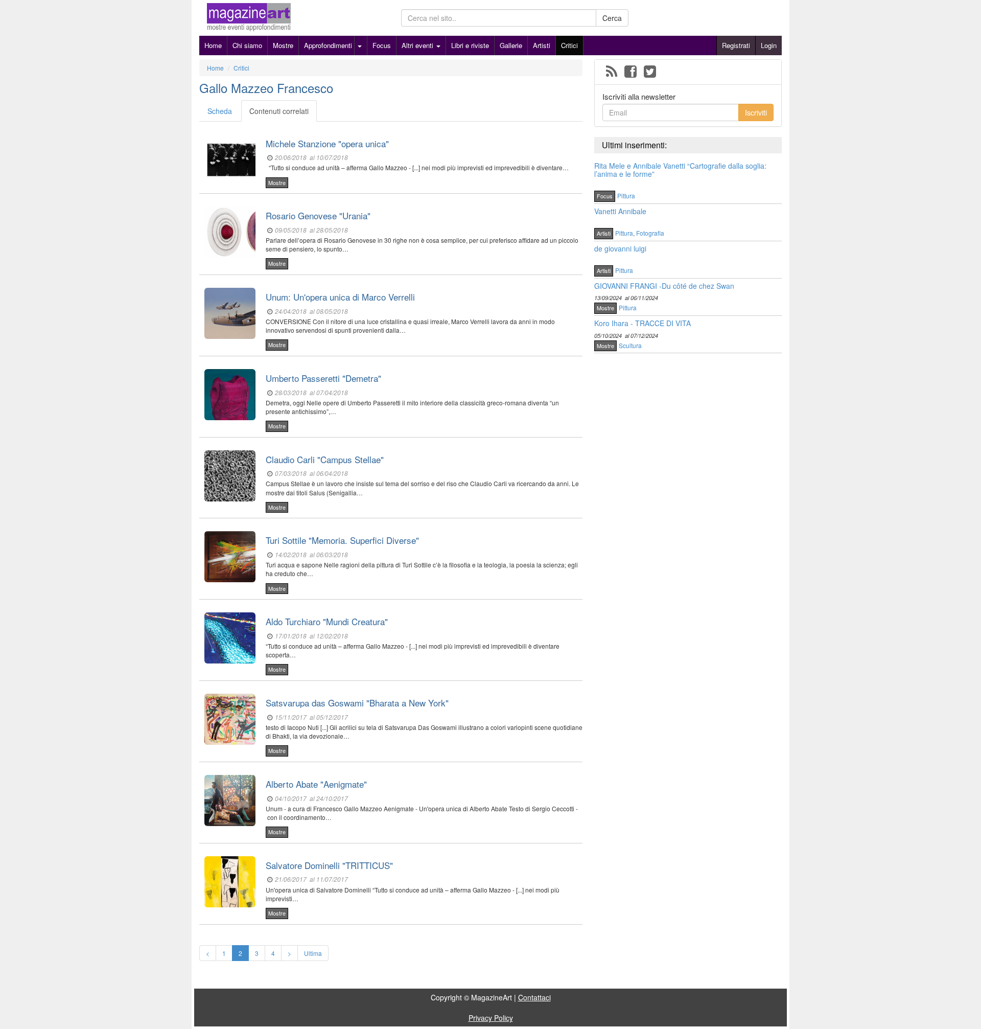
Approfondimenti (328, 45)
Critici (569, 45)
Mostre (283, 45)
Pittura (626, 195)
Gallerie (511, 45)
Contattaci (534, 997)
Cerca (612, 18)
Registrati (736, 45)
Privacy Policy (491, 1018)
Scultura (630, 345)
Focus (381, 45)
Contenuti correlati (279, 111)
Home (213, 45)
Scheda (219, 111)
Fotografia (650, 232)
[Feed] (611, 72)
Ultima (313, 953)
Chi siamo (247, 45)
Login (769, 45)
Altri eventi (418, 45)
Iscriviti (756, 112)
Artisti (541, 45)
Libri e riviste (470, 45)
